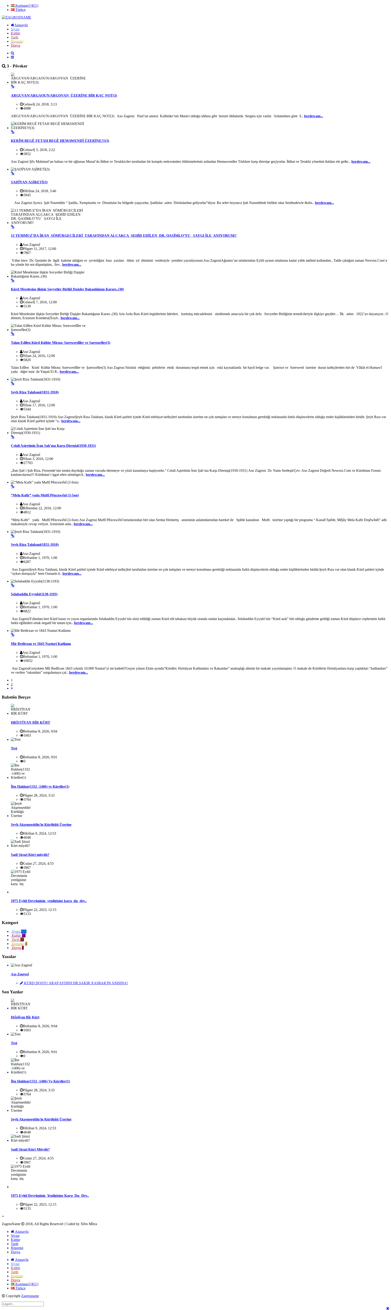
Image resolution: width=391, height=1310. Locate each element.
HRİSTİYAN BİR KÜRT (30, 722)
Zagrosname (30, 1296)
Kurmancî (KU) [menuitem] (26, 5)
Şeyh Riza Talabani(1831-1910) (35, 392)
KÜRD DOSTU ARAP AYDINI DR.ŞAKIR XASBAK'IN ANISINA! (75, 983)
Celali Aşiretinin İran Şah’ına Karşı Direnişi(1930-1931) (53, 446)
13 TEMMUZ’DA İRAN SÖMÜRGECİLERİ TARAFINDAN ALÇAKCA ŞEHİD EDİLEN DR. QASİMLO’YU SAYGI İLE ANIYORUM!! (123, 235)
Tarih (14, 1244)
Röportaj (17, 1248)
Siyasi (15, 1236)
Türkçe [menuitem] (20, 10)
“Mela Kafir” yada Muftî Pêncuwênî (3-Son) (45, 495)
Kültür (15, 1240)
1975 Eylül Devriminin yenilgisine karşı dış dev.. (49, 901)
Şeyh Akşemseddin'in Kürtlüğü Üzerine (41, 824)
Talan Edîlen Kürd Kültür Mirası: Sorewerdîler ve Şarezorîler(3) (60, 343)
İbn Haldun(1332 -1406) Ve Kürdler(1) (40, 1081)
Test (14, 748)
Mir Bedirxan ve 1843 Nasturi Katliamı (41, 644)
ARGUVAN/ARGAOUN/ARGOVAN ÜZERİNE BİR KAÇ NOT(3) (64, 95)
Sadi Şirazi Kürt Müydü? (30, 1149)
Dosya (15, 1252)
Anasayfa (21, 1231)
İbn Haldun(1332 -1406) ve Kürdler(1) (40, 786)
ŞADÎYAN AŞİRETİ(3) (29, 182)
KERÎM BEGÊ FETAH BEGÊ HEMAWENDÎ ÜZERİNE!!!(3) (60, 141)
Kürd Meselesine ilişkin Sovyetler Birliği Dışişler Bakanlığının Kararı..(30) (67, 289)
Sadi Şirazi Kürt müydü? (30, 855)
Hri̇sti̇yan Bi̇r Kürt (25, 1017)
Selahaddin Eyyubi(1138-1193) (34, 594)
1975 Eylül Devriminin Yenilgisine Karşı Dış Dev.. (50, 1195)
